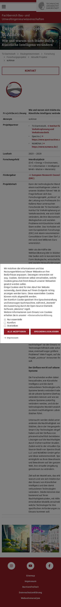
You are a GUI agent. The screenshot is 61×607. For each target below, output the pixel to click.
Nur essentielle (14, 319)
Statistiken (12, 325)
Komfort (11, 322)
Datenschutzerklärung (40, 315)
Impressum (12, 337)
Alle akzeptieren (17, 332)
